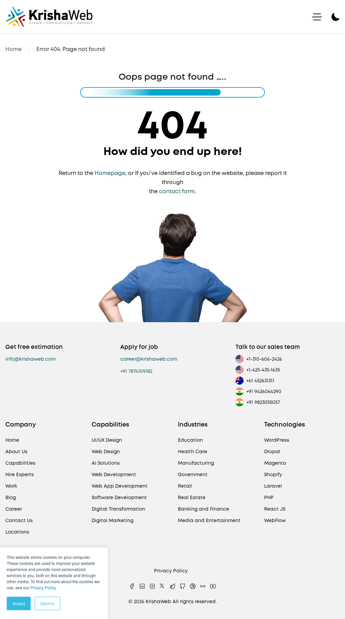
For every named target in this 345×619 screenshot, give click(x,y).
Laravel (273, 486)
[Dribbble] (192, 586)
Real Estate (192, 497)
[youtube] (213, 586)
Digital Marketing (112, 520)
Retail (185, 486)
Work (11, 486)
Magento (275, 463)
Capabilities (20, 463)
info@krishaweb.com (30, 359)
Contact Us (19, 520)
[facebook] (132, 586)
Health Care (192, 451)
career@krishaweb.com (148, 359)
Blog (10, 497)
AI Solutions (106, 463)
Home (13, 49)
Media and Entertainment (209, 520)
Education (190, 440)
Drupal (272, 451)
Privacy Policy (43, 587)
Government (193, 474)
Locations (17, 532)
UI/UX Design (107, 440)
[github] (182, 586)
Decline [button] (47, 603)
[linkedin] (142, 586)
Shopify (273, 474)
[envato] (172, 586)
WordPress (276, 440)
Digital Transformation (118, 509)
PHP (269, 497)
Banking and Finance (203, 509)
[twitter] (162, 586)
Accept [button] (18, 603)
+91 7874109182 (136, 371)
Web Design (106, 451)
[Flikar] (202, 586)
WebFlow (275, 520)
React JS (274, 509)
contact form (177, 191)
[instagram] (152, 586)
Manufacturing (196, 463)
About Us (16, 451)
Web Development (114, 474)
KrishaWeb (158, 601)
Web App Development (120, 486)
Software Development (119, 497)
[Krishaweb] (49, 16)
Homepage (110, 173)
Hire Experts (19, 474)
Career (13, 509)
